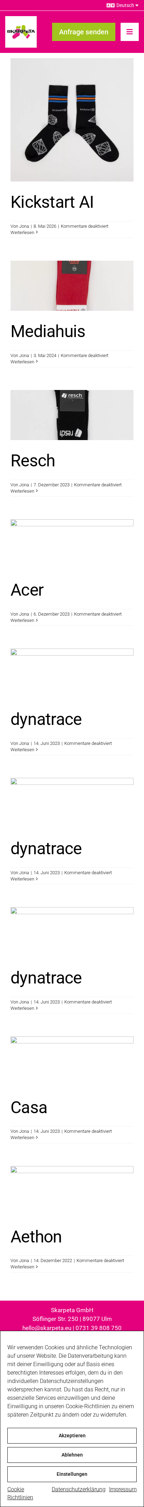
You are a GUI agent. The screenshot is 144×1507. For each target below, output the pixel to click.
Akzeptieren (72, 1435)
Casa (28, 1107)
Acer (26, 590)
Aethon (36, 1237)
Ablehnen (72, 1455)
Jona (24, 226)
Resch (32, 461)
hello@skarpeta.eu (46, 1327)
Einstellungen (72, 1474)
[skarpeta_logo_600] (21, 18)
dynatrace (46, 719)
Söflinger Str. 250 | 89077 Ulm (72, 1318)
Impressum (123, 1489)
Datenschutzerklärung (79, 1489)
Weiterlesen (22, 232)
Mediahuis (48, 331)
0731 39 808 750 (98, 1327)
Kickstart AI (52, 202)
